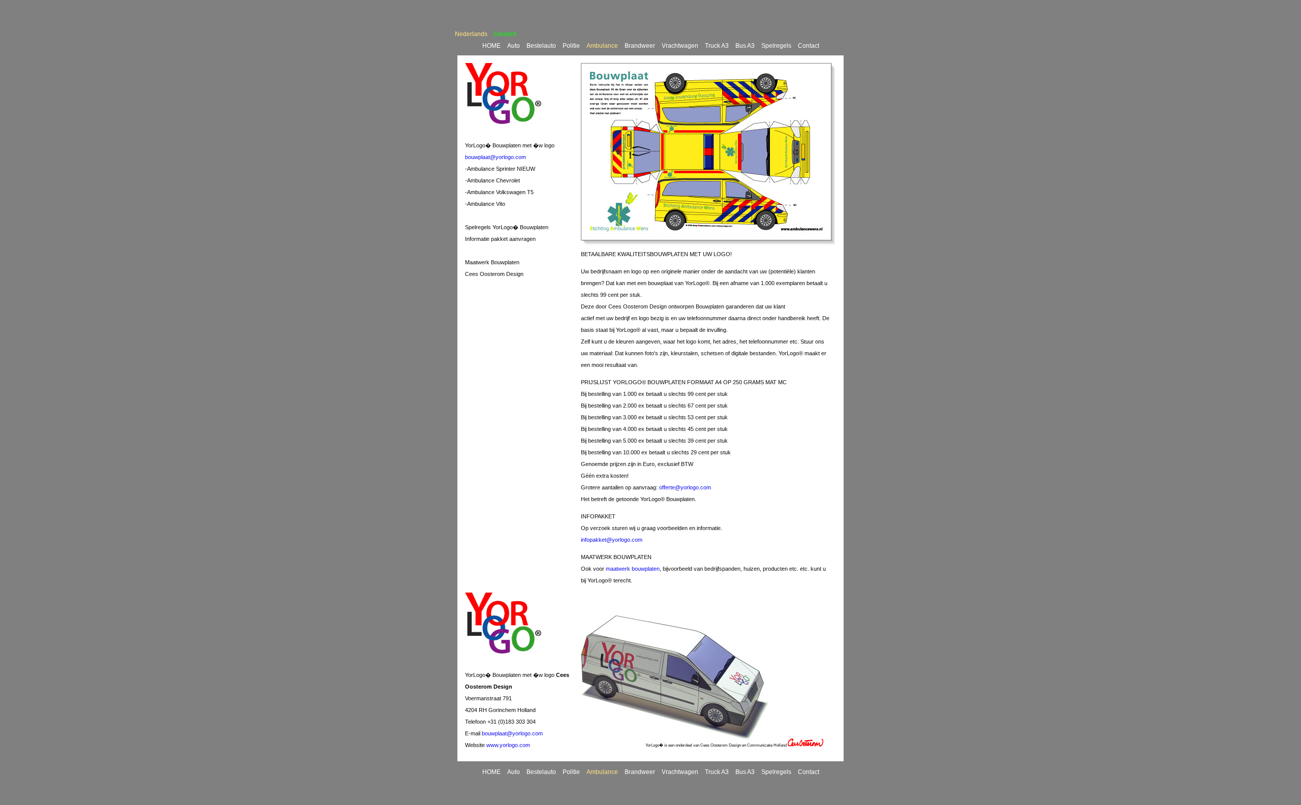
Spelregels (776, 45)
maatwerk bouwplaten (633, 569)
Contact (808, 45)
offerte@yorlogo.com (685, 487)
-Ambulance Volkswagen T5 (499, 192)
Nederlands (471, 34)
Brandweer (640, 45)
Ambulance (602, 45)
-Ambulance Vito (485, 204)
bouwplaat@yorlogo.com (495, 157)
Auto (513, 45)
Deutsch (505, 34)
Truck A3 (717, 45)
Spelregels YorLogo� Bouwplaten (506, 227)
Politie (571, 45)
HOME (491, 45)
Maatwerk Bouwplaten (492, 262)
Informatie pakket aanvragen (500, 239)
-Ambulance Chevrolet (492, 180)
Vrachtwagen (680, 45)
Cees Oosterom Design (494, 274)
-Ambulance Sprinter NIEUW (500, 169)
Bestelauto (541, 45)
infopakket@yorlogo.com (611, 540)
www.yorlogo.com (508, 745)
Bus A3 (745, 45)
